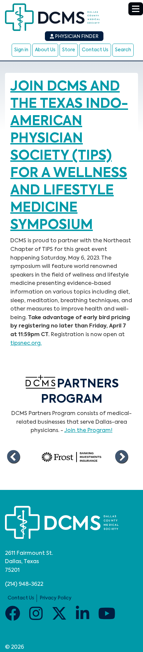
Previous (13, 457)
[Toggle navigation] (135, 8)
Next (121, 457)
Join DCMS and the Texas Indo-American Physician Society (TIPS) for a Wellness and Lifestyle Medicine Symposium (69, 156)
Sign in (21, 50)
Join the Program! (88, 430)
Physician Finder (76, 36)
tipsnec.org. (26, 343)
